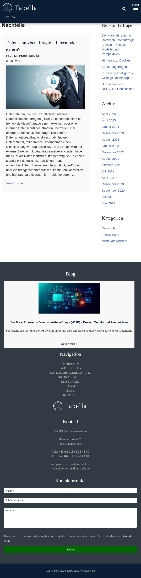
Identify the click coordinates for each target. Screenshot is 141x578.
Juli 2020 (108, 197)
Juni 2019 (108, 203)
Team (70, 386)
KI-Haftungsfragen (114, 67)
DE (7, 17)
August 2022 (110, 158)
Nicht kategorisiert (114, 241)
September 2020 (113, 190)
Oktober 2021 (111, 165)
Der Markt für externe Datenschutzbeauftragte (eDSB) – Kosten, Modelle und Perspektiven (118, 45)
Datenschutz (110, 228)
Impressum (70, 363)
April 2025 (109, 120)
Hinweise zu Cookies (116, 60)
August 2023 (110, 139)
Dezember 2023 (113, 133)
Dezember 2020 (113, 184)
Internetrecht (110, 234)
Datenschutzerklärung (70, 372)
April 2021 (109, 178)
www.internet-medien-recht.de (71, 468)
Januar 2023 (110, 146)
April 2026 (109, 114)
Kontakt (70, 395)
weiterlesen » (69, 343)
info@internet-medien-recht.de (70, 464)
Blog (70, 390)
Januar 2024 (110, 127)
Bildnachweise (70, 377)
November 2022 (113, 152)
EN (13, 17)
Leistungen (70, 381)
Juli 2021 (108, 171)
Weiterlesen (14, 183)
